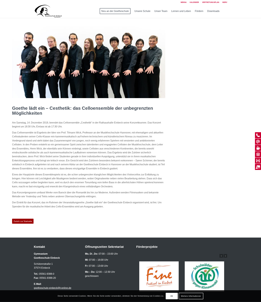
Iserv (224, 2)
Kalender (194, 2)
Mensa (184, 2)
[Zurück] (221, 256)
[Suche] (224, 11)
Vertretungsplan (210, 2)
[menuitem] (183, 2)
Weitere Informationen (191, 296)
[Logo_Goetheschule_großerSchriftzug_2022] (52, 11)
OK (171, 296)
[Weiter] (225, 256)
